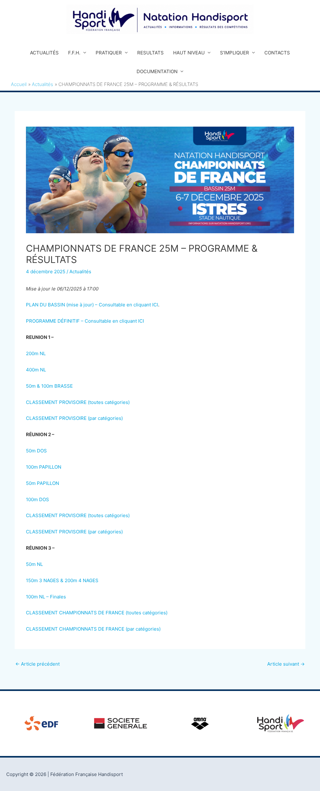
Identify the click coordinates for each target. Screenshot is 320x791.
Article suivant (286, 664)
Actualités (80, 272)
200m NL (36, 353)
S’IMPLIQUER (234, 53)
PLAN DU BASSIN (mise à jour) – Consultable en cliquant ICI (92, 305)
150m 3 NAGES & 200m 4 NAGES (62, 580)
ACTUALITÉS (44, 53)
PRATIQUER (109, 53)
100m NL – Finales (46, 597)
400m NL (36, 370)
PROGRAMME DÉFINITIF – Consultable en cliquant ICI (85, 321)
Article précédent (37, 664)
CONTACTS (277, 53)
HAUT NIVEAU (189, 53)
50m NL (34, 564)
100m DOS (37, 499)
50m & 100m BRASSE (49, 386)
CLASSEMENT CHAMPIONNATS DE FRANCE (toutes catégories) (97, 613)
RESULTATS (150, 53)
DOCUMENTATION (157, 71)
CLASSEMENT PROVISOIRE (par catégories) (74, 418)
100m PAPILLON (43, 467)
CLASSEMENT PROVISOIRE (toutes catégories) (78, 402)
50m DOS (36, 451)
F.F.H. (74, 53)
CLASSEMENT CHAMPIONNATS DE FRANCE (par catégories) (93, 629)
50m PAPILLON (42, 483)
